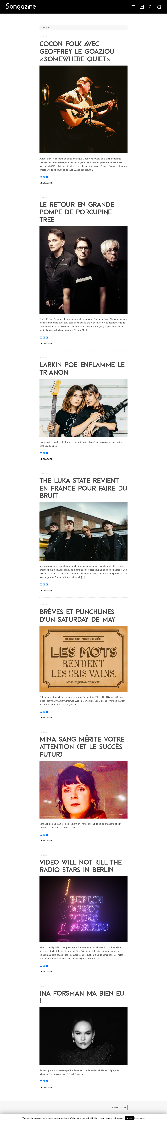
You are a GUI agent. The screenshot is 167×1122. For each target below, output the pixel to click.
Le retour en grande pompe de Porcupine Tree (76, 212)
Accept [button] (129, 1118)
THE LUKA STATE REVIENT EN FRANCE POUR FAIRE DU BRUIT (83, 488)
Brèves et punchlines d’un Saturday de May (77, 615)
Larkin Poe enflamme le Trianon (82, 368)
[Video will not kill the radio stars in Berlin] (83, 909)
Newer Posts (118, 1107)
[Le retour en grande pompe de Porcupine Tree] (83, 270)
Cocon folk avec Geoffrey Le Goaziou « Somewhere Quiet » (76, 51)
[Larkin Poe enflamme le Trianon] (83, 408)
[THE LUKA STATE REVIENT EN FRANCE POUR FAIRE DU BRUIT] (83, 531)
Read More (139, 1118)
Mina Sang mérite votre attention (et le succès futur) (82, 746)
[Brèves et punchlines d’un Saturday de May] (83, 659)
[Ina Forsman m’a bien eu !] (83, 1036)
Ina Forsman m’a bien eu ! (81, 997)
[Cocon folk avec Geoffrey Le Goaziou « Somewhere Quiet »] (83, 109)
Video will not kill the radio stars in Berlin (80, 866)
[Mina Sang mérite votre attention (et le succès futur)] (83, 790)
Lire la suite (45, 183)
